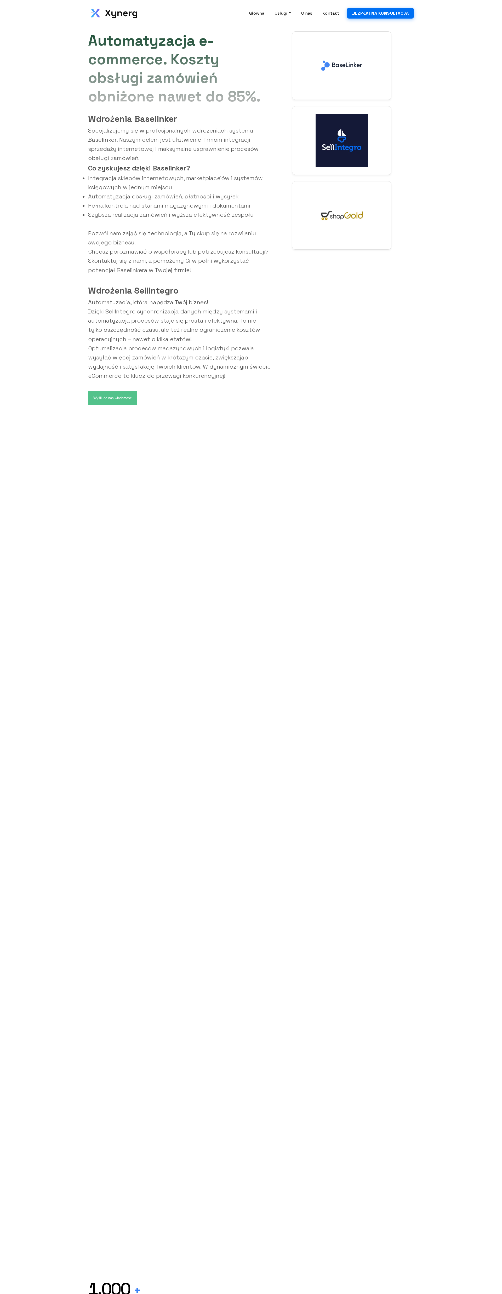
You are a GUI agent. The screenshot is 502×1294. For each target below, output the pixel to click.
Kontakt (331, 13)
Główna (256, 13)
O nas (306, 13)
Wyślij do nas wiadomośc (112, 398)
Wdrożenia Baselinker (132, 118)
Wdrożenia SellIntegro (133, 290)
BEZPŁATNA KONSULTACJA (380, 13)
